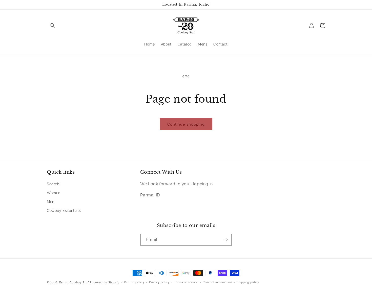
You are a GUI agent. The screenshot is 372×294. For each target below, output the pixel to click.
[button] (52, 25)
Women (53, 193)
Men (50, 202)
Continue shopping (186, 124)
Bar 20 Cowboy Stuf (74, 282)
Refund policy (134, 282)
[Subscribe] (225, 240)
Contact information (217, 282)
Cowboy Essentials (64, 211)
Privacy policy (159, 282)
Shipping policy (248, 282)
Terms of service (186, 282)
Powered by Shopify (104, 282)
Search (53, 184)
